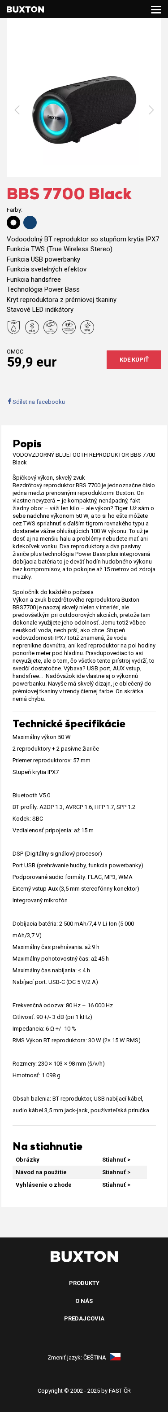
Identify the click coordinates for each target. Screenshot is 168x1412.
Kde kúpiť (134, 359)
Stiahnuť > (116, 1159)
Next (151, 110)
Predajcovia (84, 1318)
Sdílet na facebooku (39, 401)
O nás (84, 1301)
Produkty (84, 1283)
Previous (17, 110)
